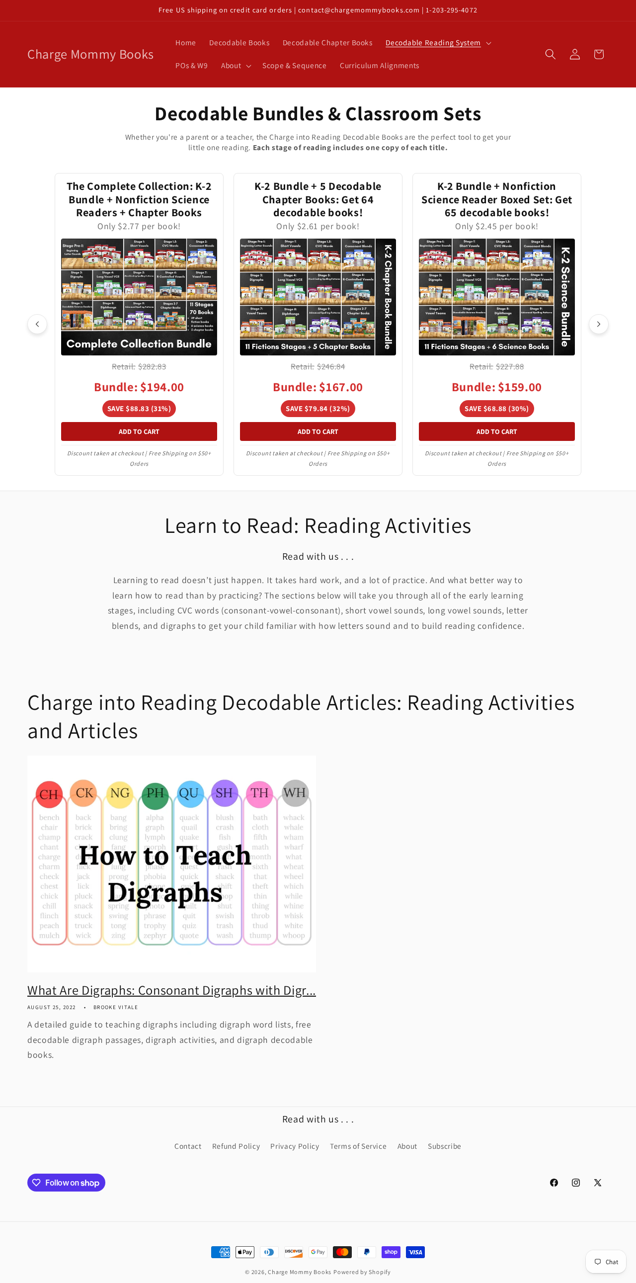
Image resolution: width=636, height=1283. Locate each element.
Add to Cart (139, 431)
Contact (188, 1146)
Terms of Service (358, 1146)
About (407, 1146)
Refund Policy (236, 1146)
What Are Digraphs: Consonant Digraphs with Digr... (171, 990)
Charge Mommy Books (299, 1272)
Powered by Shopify (362, 1272)
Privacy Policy (294, 1146)
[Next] (599, 324)
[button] (437, 42)
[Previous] (37, 324)
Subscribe (445, 1146)
